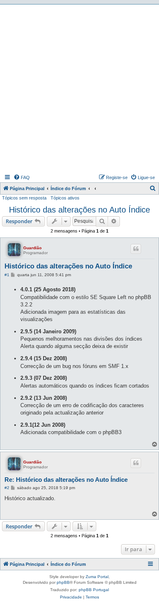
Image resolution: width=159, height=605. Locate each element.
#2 (6, 487)
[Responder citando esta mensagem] (135, 249)
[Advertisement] (79, 88)
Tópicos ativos (65, 197)
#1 (6, 275)
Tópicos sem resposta (24, 197)
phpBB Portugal (94, 589)
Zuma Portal (97, 576)
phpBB (63, 582)
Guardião (32, 248)
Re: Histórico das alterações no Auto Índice (66, 479)
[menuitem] (21, 177)
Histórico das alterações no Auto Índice (79, 209)
